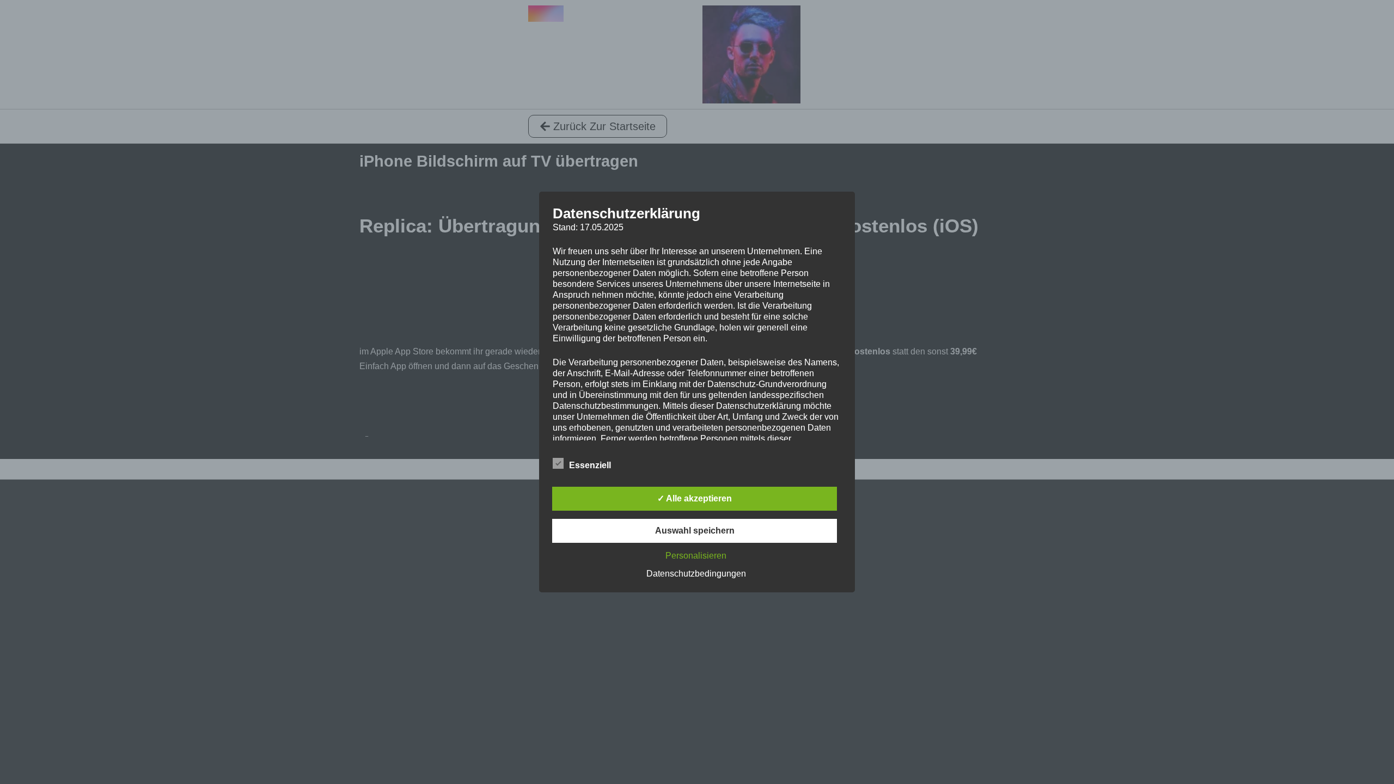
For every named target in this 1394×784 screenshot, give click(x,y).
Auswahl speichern (695, 530)
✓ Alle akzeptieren (694, 498)
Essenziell (590, 465)
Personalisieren (695, 555)
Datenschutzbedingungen (696, 573)
